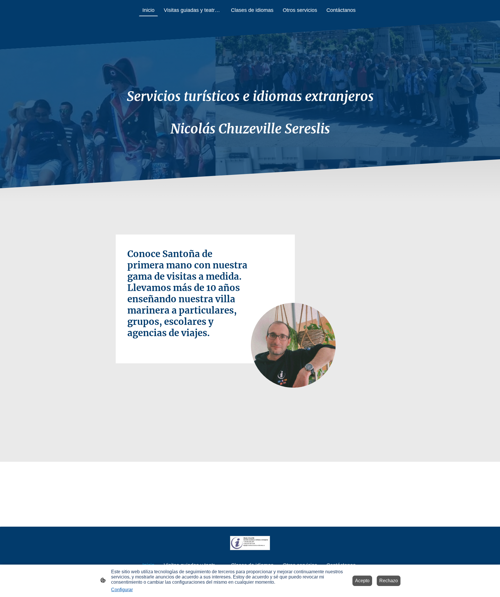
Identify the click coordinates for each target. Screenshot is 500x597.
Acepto (362, 580)
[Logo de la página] (250, 543)
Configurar (122, 589)
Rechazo (388, 580)
